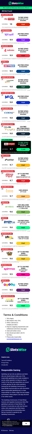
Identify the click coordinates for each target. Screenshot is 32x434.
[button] (16, 22)
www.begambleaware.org (14, 339)
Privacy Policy (5, 362)
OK (26, 423)
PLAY (23, 24)
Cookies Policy (9, 425)
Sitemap (11, 430)
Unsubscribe (4, 365)
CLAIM (23, 149)
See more (28, 43)
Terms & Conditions (6, 360)
